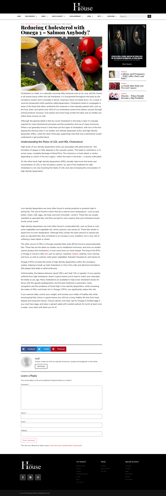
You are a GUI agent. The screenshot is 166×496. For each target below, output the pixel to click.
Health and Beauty (30, 24)
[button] (29, 349)
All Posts (41, 366)
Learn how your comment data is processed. (66, 445)
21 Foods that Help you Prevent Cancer (132, 86)
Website (24, 430)
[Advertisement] (61, 190)
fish (46, 253)
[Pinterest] (30, 477)
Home (19, 16)
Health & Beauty (57, 16)
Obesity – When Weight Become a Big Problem (132, 96)
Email (23, 422)
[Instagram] (38, 477)
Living (89, 16)
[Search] (149, 16)
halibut (75, 253)
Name (23, 413)
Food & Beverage (75, 16)
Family (43, 16)
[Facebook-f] (23, 477)
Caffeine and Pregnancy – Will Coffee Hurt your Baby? (133, 76)
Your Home (110, 16)
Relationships (30, 16)
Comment (25, 384)
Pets (99, 16)
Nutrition (38, 24)
